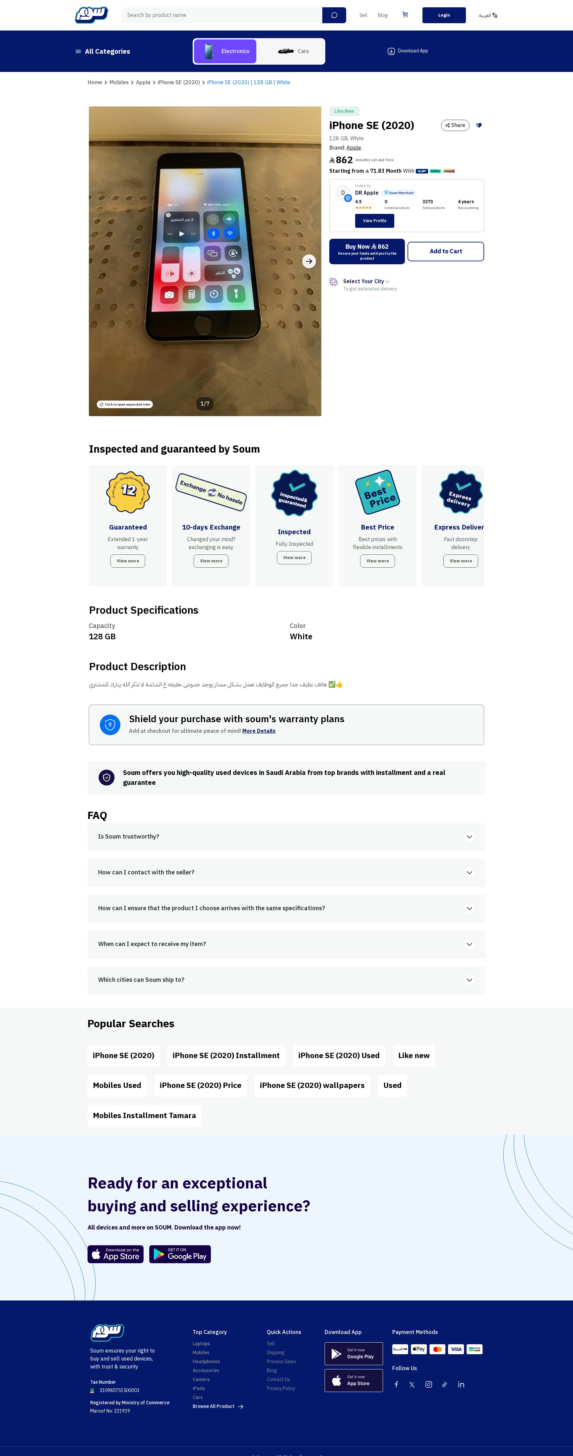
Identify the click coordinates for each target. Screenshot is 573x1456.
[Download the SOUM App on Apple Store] (116, 1254)
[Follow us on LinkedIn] (461, 1384)
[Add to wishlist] (479, 125)
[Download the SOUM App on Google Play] (177, 1254)
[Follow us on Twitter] (412, 1384)
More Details (259, 731)
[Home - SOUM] (91, 15)
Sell (363, 15)
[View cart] (405, 14)
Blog (383, 15)
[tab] (225, 51)
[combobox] (234, 15)
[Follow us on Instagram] (429, 1384)
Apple (354, 148)
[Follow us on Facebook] (396, 1384)
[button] (334, 15)
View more (128, 561)
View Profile (374, 221)
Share (458, 125)
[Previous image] (101, 261)
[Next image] (309, 261)
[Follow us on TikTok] (445, 1384)
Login (444, 15)
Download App (413, 50)
